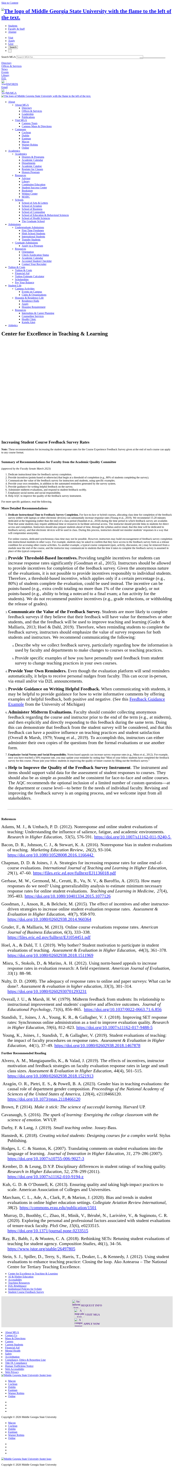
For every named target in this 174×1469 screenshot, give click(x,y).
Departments (28, 163)
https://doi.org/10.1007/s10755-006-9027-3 (45, 1158)
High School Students (33, 233)
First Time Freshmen (33, 230)
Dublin (25, 135)
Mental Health (12, 1350)
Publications (28, 117)
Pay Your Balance (24, 282)
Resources (20, 175)
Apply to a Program (32, 245)
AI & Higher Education (20, 1276)
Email (4, 87)
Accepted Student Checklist (36, 261)
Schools (19, 199)
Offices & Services (11, 66)
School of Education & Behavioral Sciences (45, 215)
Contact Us (11, 1335)
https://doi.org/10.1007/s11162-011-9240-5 (132, 836)
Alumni (12, 31)
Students (12, 25)
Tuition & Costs (16, 267)
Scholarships (22, 279)
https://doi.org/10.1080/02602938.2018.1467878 (97, 1045)
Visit (10, 37)
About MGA (22, 104)
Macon (25, 141)
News (4, 69)
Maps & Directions (15, 1338)
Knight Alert (28, 322)
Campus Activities (24, 288)
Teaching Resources (19, 1282)
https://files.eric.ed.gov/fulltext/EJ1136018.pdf (74, 873)
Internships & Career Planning (38, 313)
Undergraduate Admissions (29, 227)
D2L (3, 78)
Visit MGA (21, 120)
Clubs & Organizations (34, 294)
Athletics (13, 325)
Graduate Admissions (26, 242)
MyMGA (11, 93)
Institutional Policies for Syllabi (25, 1288)
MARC (26, 196)
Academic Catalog (32, 166)
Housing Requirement (33, 307)
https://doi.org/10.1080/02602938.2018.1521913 (50, 1075)
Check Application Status (35, 254)
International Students (33, 236)
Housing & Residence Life (29, 297)
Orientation (28, 251)
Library (5, 75)
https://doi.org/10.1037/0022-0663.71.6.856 (123, 1009)
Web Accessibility (14, 1369)
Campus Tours (29, 123)
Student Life (14, 285)
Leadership (28, 114)
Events (5, 72)
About (11, 101)
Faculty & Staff (16, 28)
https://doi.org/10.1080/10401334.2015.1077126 (68, 896)
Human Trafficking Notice (19, 1366)
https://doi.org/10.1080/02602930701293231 (47, 991)
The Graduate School (33, 221)
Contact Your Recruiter (34, 264)
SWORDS (12, 84)
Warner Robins (30, 144)
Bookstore (27, 190)
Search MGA (8, 56)
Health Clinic (29, 319)
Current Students (14, 1344)
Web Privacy (12, 1372)
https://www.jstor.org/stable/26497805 (41, 1248)
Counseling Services (33, 316)
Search (13, 47)
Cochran (26, 132)
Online (25, 147)
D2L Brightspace (17, 1285)
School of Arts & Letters (35, 202)
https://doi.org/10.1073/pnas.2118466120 (43, 1099)
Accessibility (15, 1279)
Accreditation (12, 1356)
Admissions (14, 224)
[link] (26, 1375)
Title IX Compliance (16, 1362)
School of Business (32, 209)
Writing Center (30, 193)
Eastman (26, 138)
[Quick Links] (10, 51)
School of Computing (33, 212)
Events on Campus (32, 291)
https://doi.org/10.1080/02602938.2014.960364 (49, 919)
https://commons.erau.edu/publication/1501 (58, 1207)
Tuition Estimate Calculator (29, 276)
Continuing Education (33, 184)
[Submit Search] (152, 57)
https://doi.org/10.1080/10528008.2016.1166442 (50, 854)
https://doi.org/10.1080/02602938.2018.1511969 (50, 955)
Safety (8, 1353)
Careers (9, 1341)
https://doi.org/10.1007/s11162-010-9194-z (45, 1176)
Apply (11, 40)
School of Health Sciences (36, 218)
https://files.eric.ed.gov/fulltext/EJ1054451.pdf (49, 937)
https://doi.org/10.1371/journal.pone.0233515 (47, 1230)
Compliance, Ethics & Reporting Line (25, 1359)
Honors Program (31, 172)
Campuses (20, 129)
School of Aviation (32, 205)
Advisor (26, 178)
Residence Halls (30, 300)
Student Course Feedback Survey (26, 1292)
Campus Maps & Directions (37, 126)
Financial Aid (22, 273)
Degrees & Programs (33, 156)
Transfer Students (31, 239)
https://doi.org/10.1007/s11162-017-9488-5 (114, 1027)
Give (10, 43)
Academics (14, 150)
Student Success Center (34, 187)
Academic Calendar (32, 160)
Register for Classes (32, 169)
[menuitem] (90, 124)
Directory (6, 63)
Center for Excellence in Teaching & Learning (33, 1273)
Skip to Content (9, 2)
